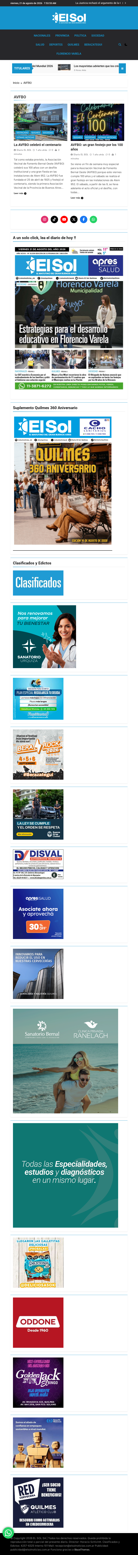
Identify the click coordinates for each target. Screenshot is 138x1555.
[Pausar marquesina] (122, 68)
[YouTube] (64, 219)
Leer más (18, 193)
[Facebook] (83, 219)
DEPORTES (56, 44)
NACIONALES (42, 35)
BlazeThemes (82, 1549)
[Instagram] (44, 219)
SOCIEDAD (97, 35)
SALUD (40, 44)
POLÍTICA (80, 35)
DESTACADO (22, 132)
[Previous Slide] (120, 3)
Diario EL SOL (24, 150)
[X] (74, 219)
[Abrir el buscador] (119, 44)
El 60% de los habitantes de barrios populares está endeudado (99, 3)
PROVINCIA (62, 35)
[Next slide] (125, 3)
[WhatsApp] (93, 219)
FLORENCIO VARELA (69, 53)
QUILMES (73, 44)
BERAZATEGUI (93, 44)
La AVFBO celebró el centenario (37, 145)
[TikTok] (54, 219)
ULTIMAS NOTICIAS (25, 137)
